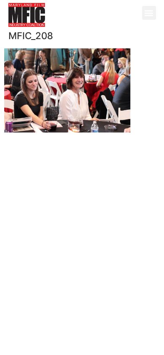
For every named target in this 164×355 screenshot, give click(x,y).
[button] (149, 13)
